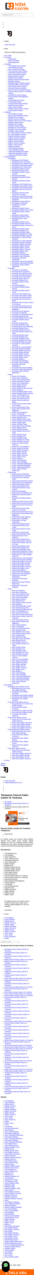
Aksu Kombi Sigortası (19, 625)
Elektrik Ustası (9, 924)
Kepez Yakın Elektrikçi (19, 462)
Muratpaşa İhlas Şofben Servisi (18, 686)
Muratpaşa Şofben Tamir (20, 251)
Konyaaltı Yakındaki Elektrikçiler (18, 365)
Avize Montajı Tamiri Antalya (17, 71)
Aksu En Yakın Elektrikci (20, 659)
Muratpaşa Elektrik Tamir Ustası (22, 210)
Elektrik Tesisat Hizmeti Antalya (18, 79)
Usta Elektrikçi (9, 1212)
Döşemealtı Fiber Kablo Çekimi (22, 501)
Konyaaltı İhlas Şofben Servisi (18, 702)
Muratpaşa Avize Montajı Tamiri (22, 163)
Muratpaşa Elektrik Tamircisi (21, 223)
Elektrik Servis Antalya (15, 117)
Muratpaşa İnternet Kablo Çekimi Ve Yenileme (20, 193)
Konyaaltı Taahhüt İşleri (20, 323)
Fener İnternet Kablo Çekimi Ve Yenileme (18, 994)
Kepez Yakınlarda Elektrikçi (21, 467)
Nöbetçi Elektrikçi (10, 926)
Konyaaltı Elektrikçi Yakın (20, 325)
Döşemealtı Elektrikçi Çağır (21, 549)
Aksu (10, 589)
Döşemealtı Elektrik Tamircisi (21, 541)
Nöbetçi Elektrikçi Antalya (16, 136)
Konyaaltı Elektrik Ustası (20, 335)
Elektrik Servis (9, 921)
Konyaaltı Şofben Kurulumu (21, 350)
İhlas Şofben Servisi (11, 1238)
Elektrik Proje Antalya (15, 78)
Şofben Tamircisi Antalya (16, 143)
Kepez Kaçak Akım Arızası (21, 407)
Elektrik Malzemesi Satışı (13, 1243)
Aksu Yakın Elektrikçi (19, 674)
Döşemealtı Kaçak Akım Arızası (22, 512)
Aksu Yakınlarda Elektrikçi (21, 680)
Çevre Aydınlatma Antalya (17, 74)
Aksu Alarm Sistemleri (19, 592)
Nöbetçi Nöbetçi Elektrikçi (13, 1207)
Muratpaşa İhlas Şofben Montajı (22, 695)
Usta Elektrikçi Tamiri (12, 1217)
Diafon (7, 938)
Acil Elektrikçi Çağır (11, 1181)
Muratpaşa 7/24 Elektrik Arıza (22, 184)
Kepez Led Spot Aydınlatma (21, 416)
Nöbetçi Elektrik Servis (12, 1147)
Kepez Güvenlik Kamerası (21, 398)
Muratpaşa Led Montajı (19, 203)
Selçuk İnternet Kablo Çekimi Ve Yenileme (19, 1047)
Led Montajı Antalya (15, 102)
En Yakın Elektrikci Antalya (17, 134)
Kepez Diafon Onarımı (19, 385)
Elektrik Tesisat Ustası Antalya (18, 109)
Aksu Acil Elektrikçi (18, 590)
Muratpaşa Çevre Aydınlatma (21, 167)
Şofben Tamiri (9, 1222)
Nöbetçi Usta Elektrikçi (12, 1216)
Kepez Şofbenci (17, 458)
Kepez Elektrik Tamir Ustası (21, 419)
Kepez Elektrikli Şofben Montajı (22, 393)
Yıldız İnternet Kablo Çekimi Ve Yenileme (18, 1086)
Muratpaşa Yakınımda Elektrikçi (22, 261)
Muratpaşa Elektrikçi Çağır (21, 232)
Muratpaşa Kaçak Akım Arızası (22, 196)
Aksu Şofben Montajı (19, 664)
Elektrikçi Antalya (14, 81)
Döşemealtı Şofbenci (19, 570)
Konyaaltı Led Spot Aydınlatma (22, 314)
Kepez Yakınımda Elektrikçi (21, 465)
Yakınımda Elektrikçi (11, 1137)
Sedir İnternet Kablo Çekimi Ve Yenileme (18, 1045)
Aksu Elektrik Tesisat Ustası (21, 633)
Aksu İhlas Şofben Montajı (21, 755)
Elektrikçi (8, 112)
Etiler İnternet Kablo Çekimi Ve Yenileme (18, 992)
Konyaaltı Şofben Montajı (20, 352)
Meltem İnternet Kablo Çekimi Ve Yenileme (19, 1040)
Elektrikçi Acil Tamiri (11, 1180)
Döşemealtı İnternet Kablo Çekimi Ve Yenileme (20, 509)
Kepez (10, 374)
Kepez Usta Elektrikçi (19, 460)
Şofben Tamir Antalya (15, 145)
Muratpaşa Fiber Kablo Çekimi (22, 186)
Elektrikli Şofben (10, 1248)
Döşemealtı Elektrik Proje (20, 486)
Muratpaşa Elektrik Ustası (20, 229)
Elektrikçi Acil (9, 1173)
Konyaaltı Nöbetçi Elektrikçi (21, 349)
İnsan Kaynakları (14, 61)
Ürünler (7, 760)
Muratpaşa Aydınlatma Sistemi (22, 165)
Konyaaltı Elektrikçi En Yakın (21, 340)
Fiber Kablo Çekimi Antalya (17, 86)
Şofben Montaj (9, 930)
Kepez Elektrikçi (17, 390)
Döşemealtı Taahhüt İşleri (20, 532)
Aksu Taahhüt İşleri (18, 635)
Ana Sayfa (8, 55)
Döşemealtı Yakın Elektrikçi (21, 573)
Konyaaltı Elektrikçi (18, 285)
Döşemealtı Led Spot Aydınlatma (19, 521)
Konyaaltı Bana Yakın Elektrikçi (22, 326)
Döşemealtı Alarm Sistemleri (21, 476)
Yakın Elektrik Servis (11, 1145)
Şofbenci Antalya (14, 146)
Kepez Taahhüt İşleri (19, 422)
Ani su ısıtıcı (9, 1255)
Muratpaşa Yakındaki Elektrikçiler (19, 258)
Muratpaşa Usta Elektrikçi (20, 254)
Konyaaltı (11, 268)
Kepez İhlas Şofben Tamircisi (22, 728)
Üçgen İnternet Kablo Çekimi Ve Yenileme (19, 1069)
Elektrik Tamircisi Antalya (16, 119)
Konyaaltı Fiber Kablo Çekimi (22, 295)
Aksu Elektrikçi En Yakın (20, 652)
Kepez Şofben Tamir (19, 457)
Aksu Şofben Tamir (18, 669)
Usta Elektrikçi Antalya (15, 148)
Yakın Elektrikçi (10, 919)
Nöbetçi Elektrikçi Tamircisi (14, 1198)
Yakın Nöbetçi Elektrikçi (12, 1204)
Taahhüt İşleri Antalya (15, 110)
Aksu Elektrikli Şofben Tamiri (21, 606)
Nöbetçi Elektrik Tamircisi (13, 1157)
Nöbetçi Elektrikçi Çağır (12, 1188)
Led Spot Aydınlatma (11, 1128)
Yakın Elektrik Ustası (11, 1162)
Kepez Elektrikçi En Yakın (20, 440)
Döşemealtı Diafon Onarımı (21, 484)
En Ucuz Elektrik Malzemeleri (14, 1245)
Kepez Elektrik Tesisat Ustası (22, 421)
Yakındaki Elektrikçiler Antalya (18, 151)
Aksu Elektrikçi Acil (18, 649)
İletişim (3, 763)
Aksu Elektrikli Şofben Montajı (22, 609)
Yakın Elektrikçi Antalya (16, 150)
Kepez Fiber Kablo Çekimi (21, 397)
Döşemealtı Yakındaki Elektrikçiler (19, 576)
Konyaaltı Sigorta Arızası (20, 316)
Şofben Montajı (10, 1219)
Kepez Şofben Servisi (19, 453)
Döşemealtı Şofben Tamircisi (21, 566)
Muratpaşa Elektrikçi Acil (20, 230)
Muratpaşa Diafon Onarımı (21, 169)
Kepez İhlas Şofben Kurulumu (22, 722)
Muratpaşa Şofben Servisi (20, 247)
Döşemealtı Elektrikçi (19, 491)
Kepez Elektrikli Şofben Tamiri (22, 392)
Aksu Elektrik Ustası (19, 647)
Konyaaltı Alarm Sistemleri (21, 271)
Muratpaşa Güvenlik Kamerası (22, 187)
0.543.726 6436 (10, 45)
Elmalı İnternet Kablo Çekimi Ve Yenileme (18, 987)
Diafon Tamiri (9, 1123)
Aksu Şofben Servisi (19, 666)
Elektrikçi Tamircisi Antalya (17, 129)
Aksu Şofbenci (17, 671)
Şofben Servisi (9, 1221)
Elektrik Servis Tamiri (12, 1150)
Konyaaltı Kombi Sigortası (20, 311)
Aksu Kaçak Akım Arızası (20, 620)
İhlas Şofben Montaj (11, 1228)
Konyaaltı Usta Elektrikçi (20, 361)
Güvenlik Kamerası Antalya (17, 88)
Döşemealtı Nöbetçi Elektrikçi (22, 560)
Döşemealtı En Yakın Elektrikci (22, 558)
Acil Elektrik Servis (11, 1144)
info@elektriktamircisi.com (13, 782)
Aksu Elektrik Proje (18, 601)
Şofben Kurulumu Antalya (16, 138)
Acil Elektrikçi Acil (10, 1169)
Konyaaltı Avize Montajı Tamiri (22, 273)
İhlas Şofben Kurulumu (12, 1226)
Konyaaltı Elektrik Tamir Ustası (22, 318)
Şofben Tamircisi (10, 931)
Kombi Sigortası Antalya (16, 100)
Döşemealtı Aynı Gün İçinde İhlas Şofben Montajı (21, 732)
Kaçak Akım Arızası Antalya (17, 95)
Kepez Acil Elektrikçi (19, 376)
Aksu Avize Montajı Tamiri (20, 594)
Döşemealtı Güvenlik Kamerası (22, 503)
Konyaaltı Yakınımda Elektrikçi (22, 368)
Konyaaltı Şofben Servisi (20, 354)
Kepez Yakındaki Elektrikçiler (22, 464)
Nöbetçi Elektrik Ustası (12, 1166)
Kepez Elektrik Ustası (19, 434)
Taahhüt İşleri (9, 1130)
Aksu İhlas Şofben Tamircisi (21, 758)
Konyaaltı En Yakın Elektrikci (21, 347)
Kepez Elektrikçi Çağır (19, 438)
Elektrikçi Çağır (10, 1185)
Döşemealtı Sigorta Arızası (21, 524)
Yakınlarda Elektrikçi (11, 1140)
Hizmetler (8, 64)
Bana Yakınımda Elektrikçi (13, 1138)
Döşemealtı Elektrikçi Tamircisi (22, 553)
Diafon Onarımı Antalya (16, 76)
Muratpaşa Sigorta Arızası (20, 208)
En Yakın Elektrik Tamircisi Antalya (19, 133)
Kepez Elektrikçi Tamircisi (20, 441)
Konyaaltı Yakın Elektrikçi (20, 362)
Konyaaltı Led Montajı (19, 313)
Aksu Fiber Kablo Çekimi (20, 608)
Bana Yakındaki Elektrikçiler (14, 1135)
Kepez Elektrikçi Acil (19, 436)
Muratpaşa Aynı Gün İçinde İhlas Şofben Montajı (21, 689)
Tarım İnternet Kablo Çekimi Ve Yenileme (18, 1061)
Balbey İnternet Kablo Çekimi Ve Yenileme (19, 959)
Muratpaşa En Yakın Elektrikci (22, 241)
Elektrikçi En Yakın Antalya (17, 127)
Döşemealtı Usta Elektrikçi (21, 572)
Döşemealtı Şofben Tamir (20, 568)
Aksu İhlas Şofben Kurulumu (21, 753)
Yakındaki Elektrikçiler (12, 1133)
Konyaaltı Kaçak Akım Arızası (22, 306)
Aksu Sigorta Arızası (19, 630)
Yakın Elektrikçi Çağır (12, 1183)
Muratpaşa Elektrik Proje (20, 170)
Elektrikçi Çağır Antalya (16, 126)
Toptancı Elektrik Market (12, 1246)
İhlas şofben (9, 1253)
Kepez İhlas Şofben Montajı (21, 724)
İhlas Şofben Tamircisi (12, 1229)
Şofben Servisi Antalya (16, 141)
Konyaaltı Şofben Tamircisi (21, 356)
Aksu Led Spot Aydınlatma (21, 628)
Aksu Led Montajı (18, 626)
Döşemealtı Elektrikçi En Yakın (22, 551)
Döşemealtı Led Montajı (20, 518)
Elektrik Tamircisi (10, 923)
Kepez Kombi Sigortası (19, 412)
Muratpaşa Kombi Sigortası (21, 201)
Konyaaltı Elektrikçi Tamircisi (21, 342)
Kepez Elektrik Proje (19, 386)
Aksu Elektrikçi (17, 604)
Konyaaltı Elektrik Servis (20, 328)
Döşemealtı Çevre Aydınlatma (22, 482)
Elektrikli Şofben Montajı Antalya (19, 83)
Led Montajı (8, 1126)
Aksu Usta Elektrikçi (19, 673)
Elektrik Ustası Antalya (15, 122)
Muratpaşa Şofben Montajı (21, 246)
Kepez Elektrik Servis (19, 428)
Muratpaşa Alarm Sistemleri (21, 162)
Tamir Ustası (9, 933)
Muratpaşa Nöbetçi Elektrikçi (21, 242)
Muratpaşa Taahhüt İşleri (20, 215)
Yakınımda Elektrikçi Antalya (17, 153)
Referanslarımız (13, 62)
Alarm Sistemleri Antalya (16, 69)
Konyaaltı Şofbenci (18, 359)
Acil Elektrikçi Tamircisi (12, 1192)
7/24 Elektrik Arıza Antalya (17, 66)
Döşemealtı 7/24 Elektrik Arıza (22, 493)
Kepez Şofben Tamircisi (20, 455)
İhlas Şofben (9, 685)
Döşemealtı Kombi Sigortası (21, 517)
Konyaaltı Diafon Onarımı (20, 278)
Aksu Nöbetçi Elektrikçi (20, 661)
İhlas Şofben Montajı (11, 1233)
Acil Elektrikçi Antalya (15, 67)
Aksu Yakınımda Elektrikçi (20, 678)
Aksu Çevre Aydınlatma (20, 597)
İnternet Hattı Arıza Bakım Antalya (19, 90)
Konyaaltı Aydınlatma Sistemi (22, 275)
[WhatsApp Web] (6, 1266)
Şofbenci (7, 1224)
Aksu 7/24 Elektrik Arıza (20, 611)
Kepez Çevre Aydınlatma (20, 383)
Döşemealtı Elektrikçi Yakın (21, 534)
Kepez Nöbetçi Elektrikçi (20, 448)
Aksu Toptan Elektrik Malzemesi (19, 682)
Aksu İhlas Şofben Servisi (17, 748)
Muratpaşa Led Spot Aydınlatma (19, 205)
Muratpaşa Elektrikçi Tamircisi (22, 235)
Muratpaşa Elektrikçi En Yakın (22, 234)
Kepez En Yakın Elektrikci (20, 446)
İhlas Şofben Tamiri (11, 1236)
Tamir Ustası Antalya (15, 107)
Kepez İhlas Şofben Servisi (17, 717)
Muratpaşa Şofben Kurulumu (21, 244)
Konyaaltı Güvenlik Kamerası (22, 297)
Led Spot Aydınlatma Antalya (18, 103)
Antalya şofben (10, 1250)
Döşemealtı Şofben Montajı (21, 563)
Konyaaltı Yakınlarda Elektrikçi (22, 369)
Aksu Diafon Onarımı (19, 599)
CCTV (7, 1125)
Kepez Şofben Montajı (19, 452)
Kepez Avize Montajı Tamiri (21, 380)
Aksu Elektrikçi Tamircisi (20, 654)
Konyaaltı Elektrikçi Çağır (20, 338)
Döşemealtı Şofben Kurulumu (22, 561)
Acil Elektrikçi (9, 918)
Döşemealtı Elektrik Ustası (21, 546)
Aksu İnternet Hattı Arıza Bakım (22, 614)
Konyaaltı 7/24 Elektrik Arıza (21, 294)
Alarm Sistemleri (10, 936)
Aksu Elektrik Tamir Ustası (21, 632)
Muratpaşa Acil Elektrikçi (20, 160)
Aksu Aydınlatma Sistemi (20, 596)
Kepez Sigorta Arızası (19, 417)
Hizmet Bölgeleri (10, 157)
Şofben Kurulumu (10, 928)
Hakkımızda (12, 59)
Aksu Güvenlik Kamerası (20, 613)
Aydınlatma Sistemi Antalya (17, 73)
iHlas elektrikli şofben (12, 1257)
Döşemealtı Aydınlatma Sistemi (22, 481)
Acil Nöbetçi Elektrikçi (12, 1202)
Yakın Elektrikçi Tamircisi (13, 1193)
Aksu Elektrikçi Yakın (19, 637)
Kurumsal (8, 57)
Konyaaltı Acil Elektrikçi (20, 270)
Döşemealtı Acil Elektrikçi (20, 474)
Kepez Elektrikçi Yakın (19, 424)
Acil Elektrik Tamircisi (12, 1152)
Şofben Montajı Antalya (16, 139)
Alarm (6, 1200)
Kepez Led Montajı (18, 414)
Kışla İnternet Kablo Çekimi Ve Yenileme (18, 1021)
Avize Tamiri (9, 935)
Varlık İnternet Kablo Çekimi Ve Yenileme (18, 1071)
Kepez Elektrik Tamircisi (20, 429)
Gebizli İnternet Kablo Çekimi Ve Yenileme (19, 995)
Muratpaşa (11, 158)
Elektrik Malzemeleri (11, 1240)
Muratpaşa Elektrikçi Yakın (21, 217)
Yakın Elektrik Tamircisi (12, 1154)
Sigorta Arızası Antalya (15, 105)
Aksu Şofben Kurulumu (20, 662)
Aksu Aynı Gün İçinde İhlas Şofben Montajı (21, 751)
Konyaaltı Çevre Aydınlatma (21, 277)
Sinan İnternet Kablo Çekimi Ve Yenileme (18, 1049)
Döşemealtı (12, 472)
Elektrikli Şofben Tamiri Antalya (18, 85)
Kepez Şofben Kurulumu (20, 450)
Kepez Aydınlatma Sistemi (21, 381)
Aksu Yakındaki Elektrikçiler (21, 676)
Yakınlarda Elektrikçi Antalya (17, 155)
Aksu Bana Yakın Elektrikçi (21, 638)
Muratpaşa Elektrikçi (19, 175)
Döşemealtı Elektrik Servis (21, 539)
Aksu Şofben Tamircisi (19, 668)
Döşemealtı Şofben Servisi (21, 565)
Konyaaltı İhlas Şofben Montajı (22, 710)
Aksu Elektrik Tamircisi (19, 642)
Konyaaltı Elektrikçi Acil (20, 337)
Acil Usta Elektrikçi (11, 1209)
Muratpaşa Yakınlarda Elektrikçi (22, 263)
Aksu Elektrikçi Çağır (19, 650)
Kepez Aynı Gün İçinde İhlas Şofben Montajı (21, 720)
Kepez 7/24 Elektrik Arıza (20, 395)
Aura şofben (9, 1252)
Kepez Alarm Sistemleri (20, 378)
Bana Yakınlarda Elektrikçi (13, 1142)
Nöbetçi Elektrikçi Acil (12, 1176)
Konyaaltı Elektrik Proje (20, 280)
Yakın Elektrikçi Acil (11, 1171)
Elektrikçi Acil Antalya (15, 124)
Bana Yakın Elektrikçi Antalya (18, 115)
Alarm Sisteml (9, 1190)
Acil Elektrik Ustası (11, 1161)
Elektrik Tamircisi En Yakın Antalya (19, 121)
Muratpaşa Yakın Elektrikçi (21, 256)
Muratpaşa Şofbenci (19, 253)
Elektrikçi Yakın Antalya (16, 131)
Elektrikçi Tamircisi (11, 1195)
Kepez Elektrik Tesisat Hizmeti (22, 388)
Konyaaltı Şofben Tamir (20, 357)
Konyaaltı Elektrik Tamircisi (21, 330)
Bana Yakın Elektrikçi (12, 1132)
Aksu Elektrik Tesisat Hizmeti (21, 602)
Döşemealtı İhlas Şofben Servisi (19, 729)
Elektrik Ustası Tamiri (12, 1168)
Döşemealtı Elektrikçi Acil (20, 548)
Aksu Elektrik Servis (19, 640)
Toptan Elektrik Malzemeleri (14, 1241)
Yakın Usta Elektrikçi (11, 1210)
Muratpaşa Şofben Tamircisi (21, 249)
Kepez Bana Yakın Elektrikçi (21, 426)
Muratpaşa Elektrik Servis (20, 222)
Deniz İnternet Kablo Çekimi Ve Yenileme (18, 978)
